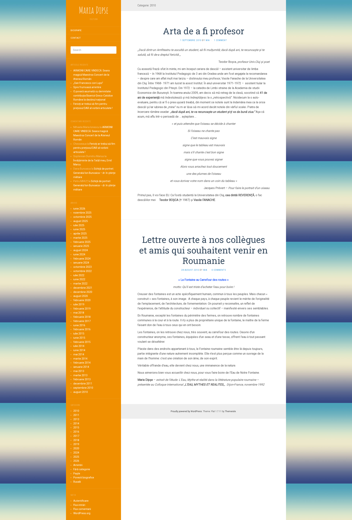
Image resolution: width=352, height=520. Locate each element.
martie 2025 (80, 237)
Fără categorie (81, 469)
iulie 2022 (78, 275)
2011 (76, 415)
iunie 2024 (79, 254)
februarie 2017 (82, 321)
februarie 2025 (82, 241)
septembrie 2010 (83, 387)
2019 (76, 444)
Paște (76, 473)
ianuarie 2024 (81, 262)
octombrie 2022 (82, 271)
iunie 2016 (79, 325)
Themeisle (230, 411)
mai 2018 (78, 312)
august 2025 (80, 221)
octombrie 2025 (82, 216)
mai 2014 (78, 354)
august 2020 (80, 296)
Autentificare (81, 500)
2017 (76, 435)
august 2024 (80, 250)
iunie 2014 (79, 350)
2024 (76, 452)
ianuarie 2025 (81, 246)
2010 (76, 410)
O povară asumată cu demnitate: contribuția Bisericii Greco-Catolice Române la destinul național (93, 95)
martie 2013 (80, 375)
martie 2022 (80, 283)
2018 (76, 440)
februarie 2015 (82, 342)
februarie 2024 (82, 258)
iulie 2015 (78, 333)
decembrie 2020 (82, 291)
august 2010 (80, 392)
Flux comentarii (82, 509)
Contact (76, 38)
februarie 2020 (82, 300)
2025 (76, 456)
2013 (76, 419)
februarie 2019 (82, 308)
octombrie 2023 (82, 266)
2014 (76, 423)
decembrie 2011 (82, 383)
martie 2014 (80, 358)
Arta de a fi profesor (203, 31)
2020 (76, 448)
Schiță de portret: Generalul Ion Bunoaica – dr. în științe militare (94, 173)
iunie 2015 (79, 337)
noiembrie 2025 (82, 212)
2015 (76, 427)
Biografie (76, 30)
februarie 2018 (82, 316)
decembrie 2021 (82, 287)
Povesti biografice (83, 477)
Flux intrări (79, 505)
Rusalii (77, 481)
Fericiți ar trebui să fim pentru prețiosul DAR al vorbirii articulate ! (94, 148)
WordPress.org (81, 513)
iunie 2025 (79, 229)
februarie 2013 (82, 379)
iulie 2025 (78, 225)
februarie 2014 (82, 362)
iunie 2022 (79, 279)
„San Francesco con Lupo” (88, 83)
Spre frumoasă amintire (87, 87)
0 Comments (219, 270)
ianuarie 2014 (81, 366)
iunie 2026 (79, 208)
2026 (76, 460)
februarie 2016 (82, 329)
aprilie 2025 (80, 233)
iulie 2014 (78, 346)
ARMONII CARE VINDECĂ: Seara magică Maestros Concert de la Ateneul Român (91, 74)
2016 (76, 431)
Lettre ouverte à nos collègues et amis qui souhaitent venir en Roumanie (203, 250)
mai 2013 (78, 371)
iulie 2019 (78, 304)
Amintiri (77, 465)
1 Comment (220, 40)
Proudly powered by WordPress (186, 411)
